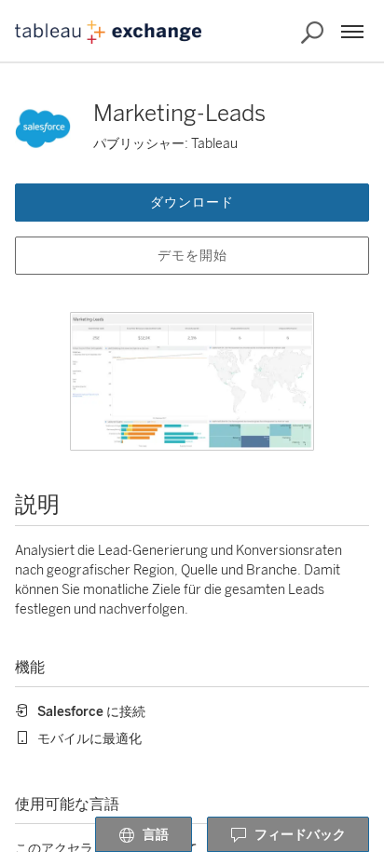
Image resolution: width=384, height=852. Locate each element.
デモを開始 (192, 256)
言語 (156, 835)
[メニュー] (352, 31)
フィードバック (300, 835)
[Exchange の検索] (312, 32)
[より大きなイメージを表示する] (192, 381)
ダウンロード (192, 202)
